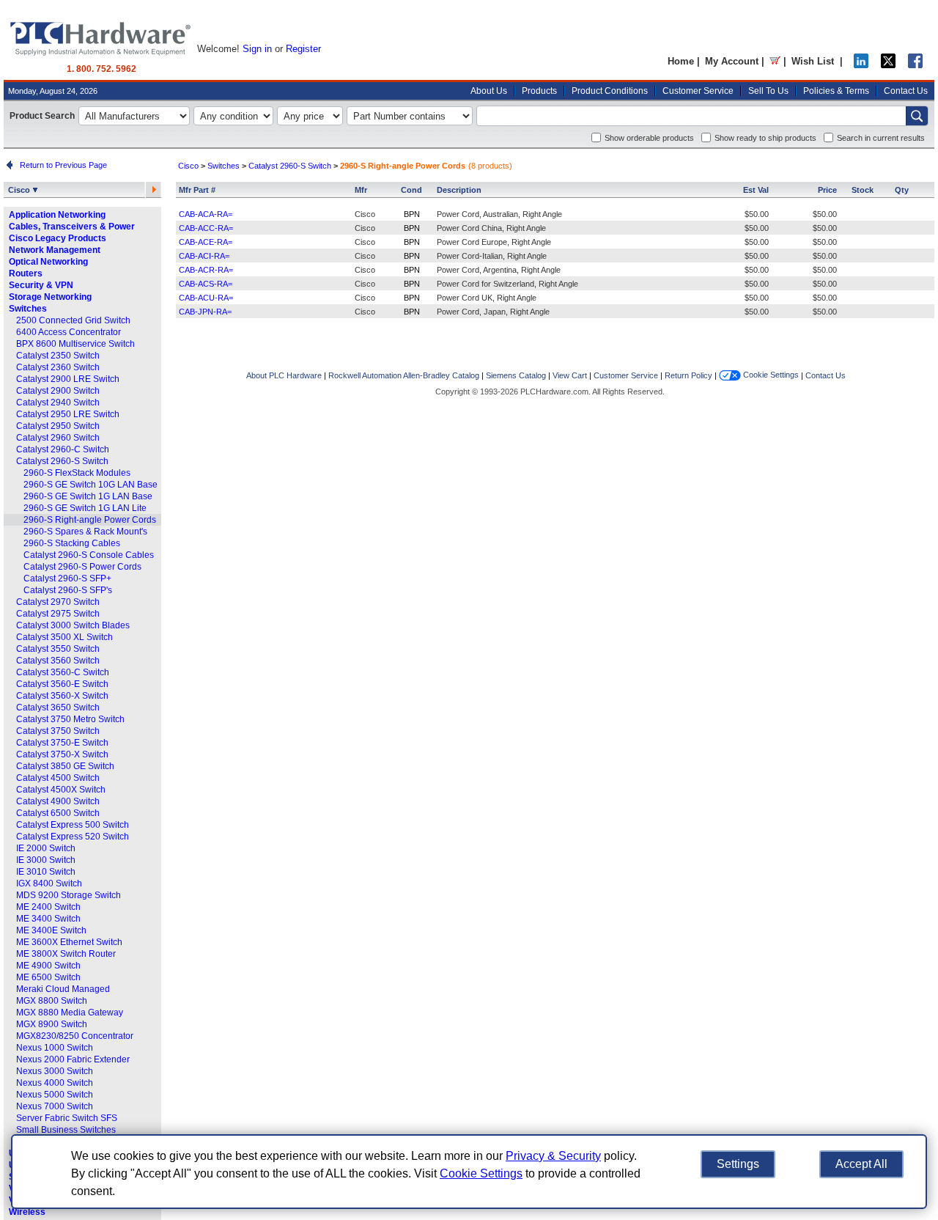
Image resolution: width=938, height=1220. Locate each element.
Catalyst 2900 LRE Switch (67, 379)
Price (827, 189)
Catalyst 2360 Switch (58, 367)
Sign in (257, 48)
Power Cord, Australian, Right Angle (499, 214)
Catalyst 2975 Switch (58, 614)
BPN (412, 214)
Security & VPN (41, 285)
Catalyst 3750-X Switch (62, 754)
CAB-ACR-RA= (206, 269)
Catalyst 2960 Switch (58, 438)
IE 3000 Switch (45, 860)
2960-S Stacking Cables (71, 543)
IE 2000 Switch (45, 848)
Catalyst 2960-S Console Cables (88, 555)
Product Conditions (610, 91)
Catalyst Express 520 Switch (72, 836)
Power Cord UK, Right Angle (486, 297)
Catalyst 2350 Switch (58, 355)
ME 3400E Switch (51, 930)
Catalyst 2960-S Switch (62, 461)
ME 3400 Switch (48, 919)
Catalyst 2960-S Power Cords (82, 567)
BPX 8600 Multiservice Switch (75, 344)
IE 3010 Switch (45, 872)
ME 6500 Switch (48, 977)
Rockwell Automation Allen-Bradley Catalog (403, 375)
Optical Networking (48, 262)
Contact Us (906, 91)
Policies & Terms (836, 91)
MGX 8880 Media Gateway (69, 1012)
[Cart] (774, 61)
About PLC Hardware (284, 375)
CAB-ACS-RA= (205, 283)
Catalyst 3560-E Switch (62, 684)
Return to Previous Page (61, 165)
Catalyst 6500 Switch (58, 813)
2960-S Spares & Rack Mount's (85, 531)
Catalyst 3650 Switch (58, 707)
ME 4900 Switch (48, 965)
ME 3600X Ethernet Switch (69, 942)
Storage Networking (50, 297)
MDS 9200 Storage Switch (68, 895)
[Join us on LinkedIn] (861, 64)
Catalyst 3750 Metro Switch (70, 719)
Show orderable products (649, 137)
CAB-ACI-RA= (204, 255)
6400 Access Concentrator (68, 332)
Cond (411, 189)
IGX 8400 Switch (49, 883)
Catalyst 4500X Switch (61, 789)
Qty (902, 189)
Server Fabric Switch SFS (66, 1118)
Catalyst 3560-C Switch (62, 672)
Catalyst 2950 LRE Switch (67, 414)
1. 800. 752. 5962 (101, 69)
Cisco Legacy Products (57, 238)
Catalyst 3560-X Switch (62, 696)
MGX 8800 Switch (51, 1001)
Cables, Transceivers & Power (72, 226)
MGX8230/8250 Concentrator (74, 1036)
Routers (26, 273)
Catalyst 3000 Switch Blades (73, 625)
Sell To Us (768, 91)
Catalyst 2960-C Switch (62, 449)
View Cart (570, 375)
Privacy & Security (553, 1156)
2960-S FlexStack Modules (76, 473)
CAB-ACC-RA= (206, 228)
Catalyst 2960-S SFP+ (67, 578)
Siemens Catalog (516, 375)
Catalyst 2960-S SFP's (67, 590)
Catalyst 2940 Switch (58, 402)
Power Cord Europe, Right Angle (494, 242)
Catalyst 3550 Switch (58, 649)
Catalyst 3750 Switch (58, 731)
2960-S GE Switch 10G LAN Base (90, 484)
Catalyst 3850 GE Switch (65, 766)
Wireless (27, 1212)
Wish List (812, 61)
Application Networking (57, 215)
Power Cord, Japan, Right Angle (493, 311)
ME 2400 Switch (48, 907)
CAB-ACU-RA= (206, 297)
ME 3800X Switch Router (66, 954)
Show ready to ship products (765, 137)
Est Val (756, 189)
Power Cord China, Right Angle (491, 228)
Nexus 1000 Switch (54, 1048)
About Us (488, 91)
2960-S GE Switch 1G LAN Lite (85, 508)
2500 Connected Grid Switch (73, 320)
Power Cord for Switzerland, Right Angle (507, 283)
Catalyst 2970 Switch (58, 602)
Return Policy (688, 375)
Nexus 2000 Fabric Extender (73, 1059)
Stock (863, 189)
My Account (731, 61)
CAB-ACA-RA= (205, 214)
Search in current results (881, 137)
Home (681, 61)
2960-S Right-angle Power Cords (89, 520)
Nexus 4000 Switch (54, 1083)
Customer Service (698, 91)
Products (539, 91)
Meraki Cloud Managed (63, 989)
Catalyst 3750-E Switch (62, 743)
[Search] (917, 115)
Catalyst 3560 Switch (58, 660)
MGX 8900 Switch (51, 1024)
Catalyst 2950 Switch (58, 426)
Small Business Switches (66, 1130)
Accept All (861, 1164)
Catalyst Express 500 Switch (72, 825)
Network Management (54, 250)
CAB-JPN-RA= (205, 311)
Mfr (361, 189)
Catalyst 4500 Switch (58, 778)
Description (459, 189)
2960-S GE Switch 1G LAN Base (87, 496)
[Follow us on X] (888, 64)
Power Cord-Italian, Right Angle (492, 255)
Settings (738, 1164)
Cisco (20, 189)
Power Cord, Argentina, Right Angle (499, 269)
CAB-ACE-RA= (205, 242)
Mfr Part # (197, 189)
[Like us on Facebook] (915, 64)
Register (303, 48)
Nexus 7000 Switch (54, 1106)
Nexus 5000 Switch (54, 1094)
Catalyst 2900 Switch (58, 391)
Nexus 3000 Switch (54, 1071)
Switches (28, 309)
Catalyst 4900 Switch (58, 801)
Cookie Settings (770, 374)
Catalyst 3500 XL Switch (64, 637)
